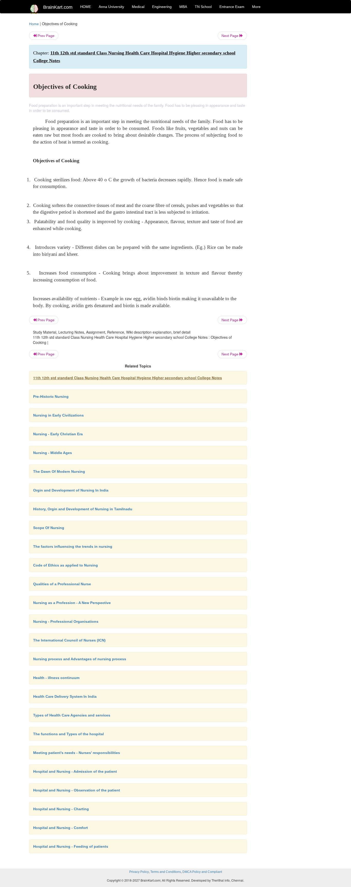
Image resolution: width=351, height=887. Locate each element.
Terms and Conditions (165, 872)
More (256, 7)
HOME (85, 7)
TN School (203, 7)
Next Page (230, 36)
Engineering (162, 7)
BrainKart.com (57, 7)
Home (34, 24)
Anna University (111, 7)
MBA (183, 7)
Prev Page (45, 36)
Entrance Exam (231, 7)
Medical (138, 7)
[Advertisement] (288, 98)
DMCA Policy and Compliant (202, 872)
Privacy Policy (139, 872)
